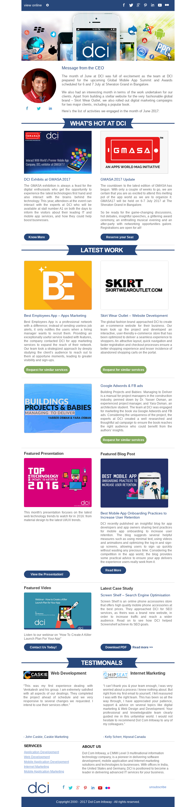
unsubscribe (157, 787)
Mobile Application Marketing (44, 771)
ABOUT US (91, 747)
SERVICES (33, 746)
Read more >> (142, 647)
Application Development (41, 752)
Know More (37, 237)
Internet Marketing (36, 766)
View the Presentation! (47, 574)
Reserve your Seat (119, 237)
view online (33, 5)
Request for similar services (47, 370)
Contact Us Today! (43, 647)
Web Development (37, 757)
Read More (113, 570)
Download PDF (116, 647)
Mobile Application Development (46, 762)
